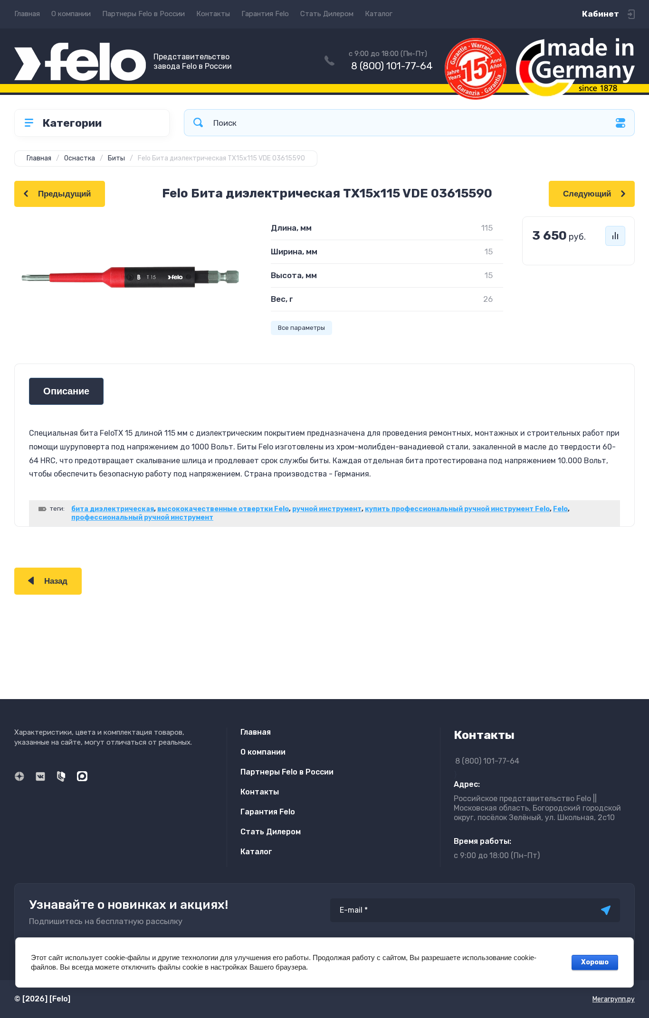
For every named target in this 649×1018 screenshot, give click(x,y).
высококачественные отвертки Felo (223, 509)
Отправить (606, 910)
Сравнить (615, 235)
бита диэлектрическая (112, 509)
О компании (71, 13)
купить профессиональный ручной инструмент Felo (457, 509)
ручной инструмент (327, 509)
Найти (198, 122)
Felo (560, 509)
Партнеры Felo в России (143, 13)
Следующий (587, 193)
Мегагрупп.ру (613, 999)
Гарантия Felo (265, 13)
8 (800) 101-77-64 (392, 66)
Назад (55, 581)
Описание (66, 391)
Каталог (378, 13)
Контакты (213, 13)
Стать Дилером (326, 13)
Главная (27, 13)
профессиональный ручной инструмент (142, 518)
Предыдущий (64, 193)
